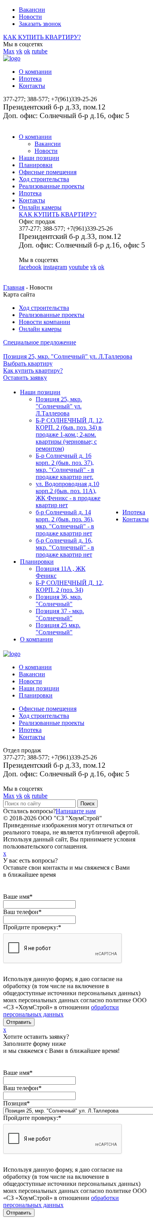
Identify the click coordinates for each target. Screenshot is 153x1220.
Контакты (32, 85)
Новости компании (44, 322)
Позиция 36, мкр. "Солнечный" (59, 600)
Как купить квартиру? (33, 370)
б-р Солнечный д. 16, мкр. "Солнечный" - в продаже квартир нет (65, 547)
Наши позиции (39, 158)
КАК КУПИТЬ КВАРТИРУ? (42, 37)
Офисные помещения (47, 172)
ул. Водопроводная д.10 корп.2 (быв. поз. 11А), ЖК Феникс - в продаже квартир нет (68, 494)
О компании (35, 71)
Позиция (16, 1103)
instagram (55, 267)
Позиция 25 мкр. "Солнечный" (58, 628)
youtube (79, 267)
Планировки (36, 165)
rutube (39, 51)
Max (9, 51)
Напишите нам (76, 811)
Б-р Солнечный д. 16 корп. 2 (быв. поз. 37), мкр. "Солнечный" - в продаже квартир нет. (65, 466)
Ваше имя (18, 896)
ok (27, 51)
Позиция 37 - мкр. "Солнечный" (60, 614)
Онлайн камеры (40, 207)
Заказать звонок (40, 23)
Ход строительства (44, 179)
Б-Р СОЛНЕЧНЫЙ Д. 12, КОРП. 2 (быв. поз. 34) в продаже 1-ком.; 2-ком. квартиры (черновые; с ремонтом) (70, 434)
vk (19, 51)
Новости (30, 16)
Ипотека (30, 78)
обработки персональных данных (61, 1011)
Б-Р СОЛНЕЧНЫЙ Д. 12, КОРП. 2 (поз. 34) (70, 586)
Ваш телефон (22, 912)
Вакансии (32, 9)
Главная (13, 287)
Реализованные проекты (51, 186)
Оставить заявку (25, 377)
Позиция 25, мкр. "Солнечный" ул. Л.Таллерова (59, 406)
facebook (30, 267)
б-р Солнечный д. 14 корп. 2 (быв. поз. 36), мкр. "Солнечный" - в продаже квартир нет (65, 523)
